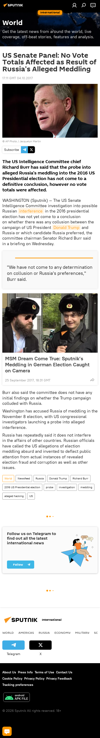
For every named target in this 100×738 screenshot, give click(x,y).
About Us (9, 672)
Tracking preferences (17, 685)
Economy (62, 632)
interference (31, 211)
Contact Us (64, 672)
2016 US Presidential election (22, 487)
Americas (26, 632)
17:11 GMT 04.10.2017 (17, 78)
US (31, 496)
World (8, 478)
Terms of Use (44, 672)
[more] (92, 379)
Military (82, 632)
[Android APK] (16, 698)
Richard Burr (80, 478)
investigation (67, 487)
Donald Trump (66, 227)
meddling (86, 487)
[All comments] (7, 731)
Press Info (25, 672)
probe (49, 487)
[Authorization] (74, 5)
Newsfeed (24, 478)
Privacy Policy (34, 678)
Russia (40, 478)
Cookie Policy (12, 678)
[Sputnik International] (14, 7)
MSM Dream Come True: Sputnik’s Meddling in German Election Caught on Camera (47, 364)
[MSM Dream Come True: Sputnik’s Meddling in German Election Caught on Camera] (50, 323)
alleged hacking (14, 496)
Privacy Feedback (59, 678)
